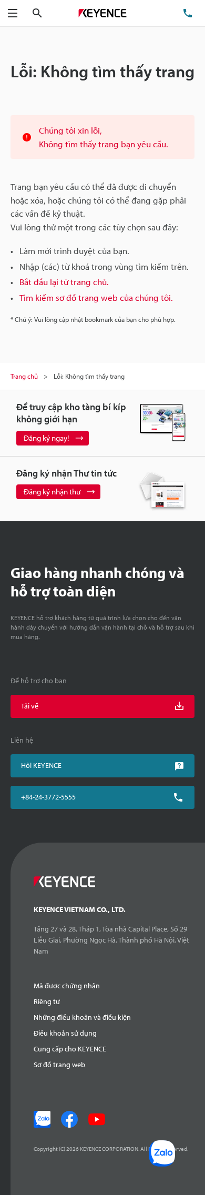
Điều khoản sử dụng (65, 1033)
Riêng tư (47, 1001)
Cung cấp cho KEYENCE (70, 1049)
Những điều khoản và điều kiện (82, 1017)
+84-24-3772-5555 (48, 797)
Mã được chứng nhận (67, 985)
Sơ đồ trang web (59, 1064)
